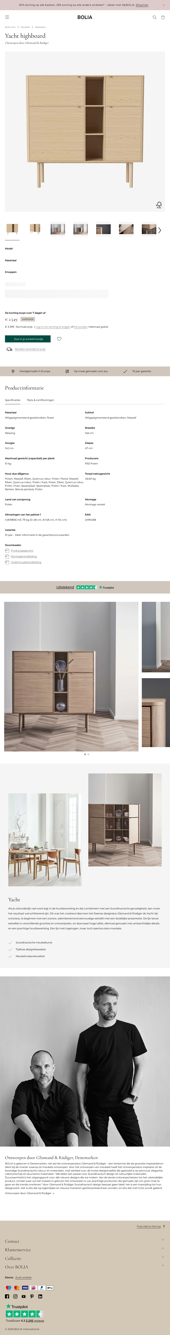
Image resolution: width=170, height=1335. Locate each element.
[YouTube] (24, 1296)
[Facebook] (7, 1296)
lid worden (80, 326)
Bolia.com (10, 27)
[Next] (160, 230)
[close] (164, 5)
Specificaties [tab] (12, 400)
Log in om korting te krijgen (53, 326)
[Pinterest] (32, 1296)
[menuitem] (7, 17)
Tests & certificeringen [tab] (40, 400)
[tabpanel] (85, 492)
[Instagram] (15, 1296)
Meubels (25, 27)
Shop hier (142, 4)
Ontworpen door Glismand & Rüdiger (28, 1193)
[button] (85, 754)
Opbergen (40, 27)
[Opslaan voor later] (59, 339)
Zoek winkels (23, 1277)
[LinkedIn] (40, 1296)
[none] (85, 17)
